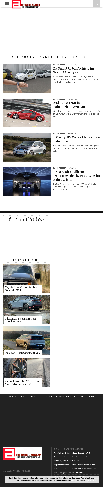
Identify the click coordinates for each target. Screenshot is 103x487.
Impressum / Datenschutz (66, 396)
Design (91, 396)
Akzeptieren (81, 480)
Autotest (12, 396)
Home (82, 396)
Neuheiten (48, 396)
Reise (23, 396)
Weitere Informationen (63, 480)
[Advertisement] (51, 29)
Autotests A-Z (34, 396)
